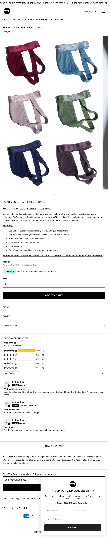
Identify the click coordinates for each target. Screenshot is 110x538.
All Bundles (18, 19)
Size (5, 278)
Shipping (17, 265)
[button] (10, 350)
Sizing (6, 307)
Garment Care (11, 325)
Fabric (6, 316)
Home (5, 19)
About (5, 498)
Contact (25, 498)
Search (95, 11)
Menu (87, 11)
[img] (18, 382)
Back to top (54, 446)
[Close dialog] (101, 481)
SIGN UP (72, 527)
